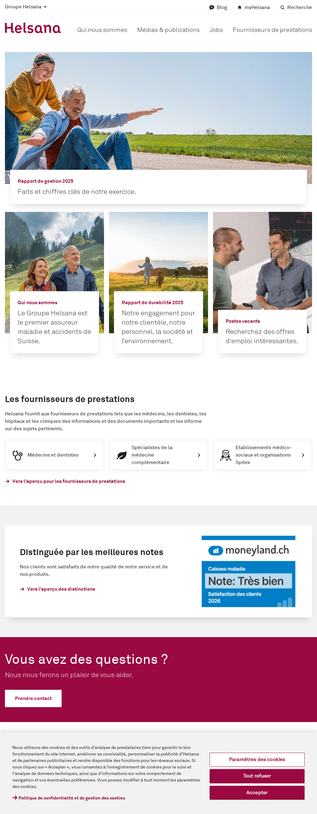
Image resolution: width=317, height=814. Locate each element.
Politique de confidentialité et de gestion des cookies (72, 798)
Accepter (257, 792)
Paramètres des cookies (257, 759)
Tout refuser (257, 775)
